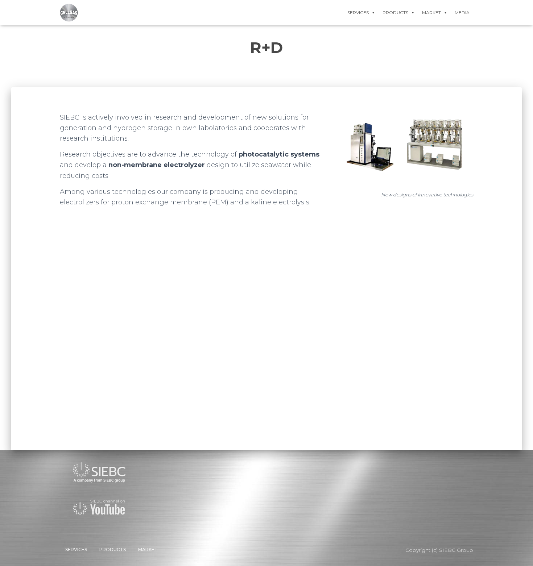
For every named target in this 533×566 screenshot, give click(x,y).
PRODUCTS (395, 12)
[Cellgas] (68, 13)
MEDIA (462, 12)
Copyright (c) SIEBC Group (439, 550)
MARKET (431, 12)
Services (76, 549)
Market (148, 549)
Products (112, 549)
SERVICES (358, 12)
